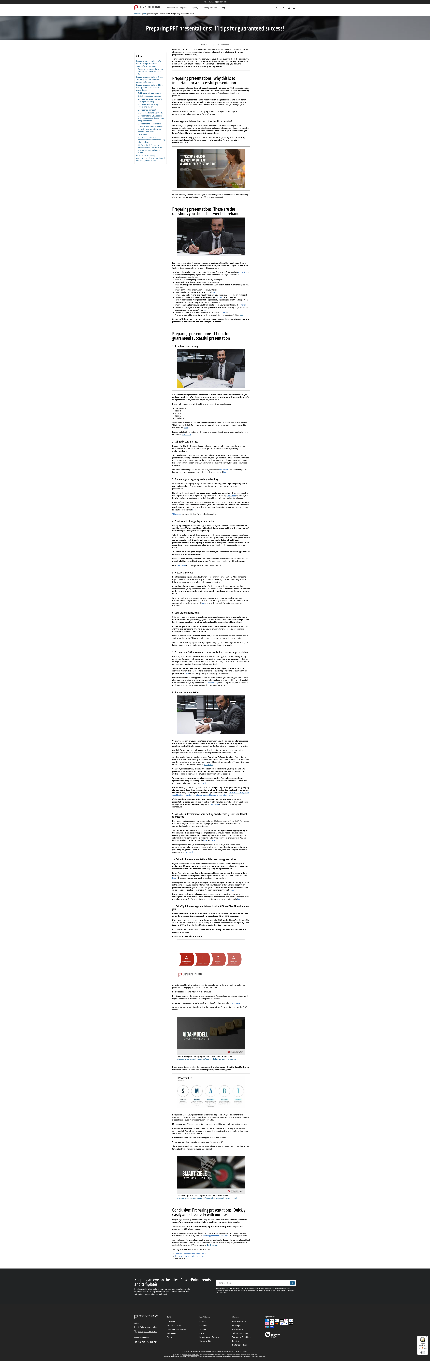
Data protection (239, 1321)
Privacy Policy (223, 1292)
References (171, 1333)
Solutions (203, 1325)
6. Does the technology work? (150, 113)
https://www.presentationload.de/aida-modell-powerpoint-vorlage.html (207, 1059)
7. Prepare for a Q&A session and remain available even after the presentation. (151, 118)
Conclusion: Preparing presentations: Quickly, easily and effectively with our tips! (150, 158)
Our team (171, 1321)
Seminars (203, 1329)
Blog (145, 14)
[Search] (277, 7)
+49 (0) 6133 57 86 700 (147, 1331)
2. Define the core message (149, 96)
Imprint (235, 1341)
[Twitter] (147, 1341)
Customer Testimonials (176, 1329)
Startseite (138, 14)
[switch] (422, 1352)
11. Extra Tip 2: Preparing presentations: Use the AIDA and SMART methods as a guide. (150, 149)
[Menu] (426, 1337)
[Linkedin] (151, 1341)
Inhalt (139, 56)
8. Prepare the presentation (149, 124)
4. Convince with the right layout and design (149, 105)
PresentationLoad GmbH (191, 1355)
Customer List (205, 1341)
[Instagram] (139, 1341)
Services (202, 1321)
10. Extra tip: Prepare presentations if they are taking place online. (151, 140)
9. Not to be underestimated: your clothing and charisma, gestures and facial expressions (150, 130)
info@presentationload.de (149, 1327)
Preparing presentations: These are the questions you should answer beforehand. (149, 79)
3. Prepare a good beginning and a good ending (150, 100)
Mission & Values (174, 1325)
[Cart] (294, 7)
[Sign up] (292, 1283)
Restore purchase (239, 1345)
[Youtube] (143, 1341)
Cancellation (237, 1329)
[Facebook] (135, 1341)
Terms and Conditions (241, 1337)
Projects (202, 1333)
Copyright (236, 1325)
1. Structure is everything (149, 93)
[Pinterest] (155, 1341)
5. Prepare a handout (147, 110)
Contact (170, 1337)
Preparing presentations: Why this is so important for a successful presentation (149, 63)
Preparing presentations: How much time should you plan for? (151, 71)
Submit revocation (240, 1333)
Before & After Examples (209, 1337)
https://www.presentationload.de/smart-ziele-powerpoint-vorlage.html (207, 1198)
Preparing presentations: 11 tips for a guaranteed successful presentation (149, 87)
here (205, 310)
